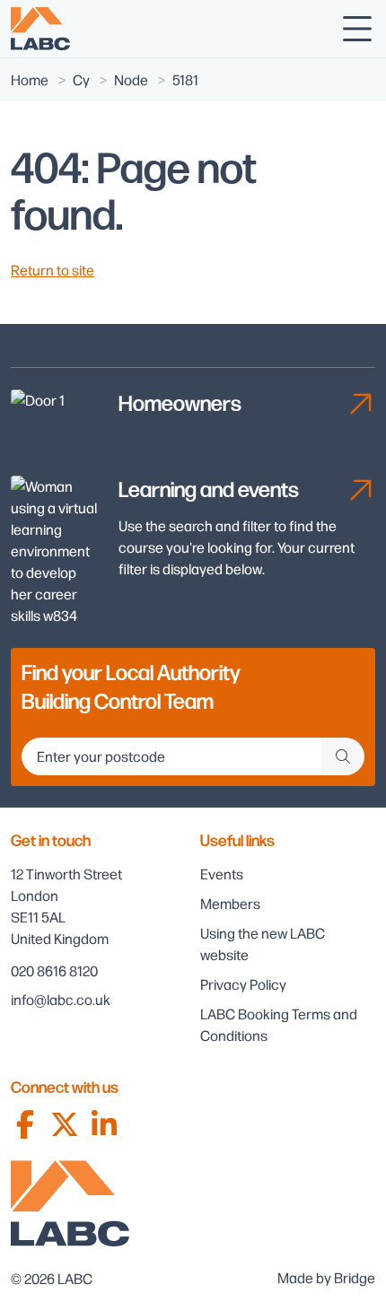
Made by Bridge (326, 1277)
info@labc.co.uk (60, 999)
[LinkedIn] (104, 1124)
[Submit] (342, 756)
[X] (64, 1124)
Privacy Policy (243, 984)
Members (230, 903)
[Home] (40, 28)
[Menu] (357, 28)
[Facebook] (25, 1124)
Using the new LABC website (262, 943)
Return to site (52, 269)
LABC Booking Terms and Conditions (278, 1024)
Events (221, 873)
